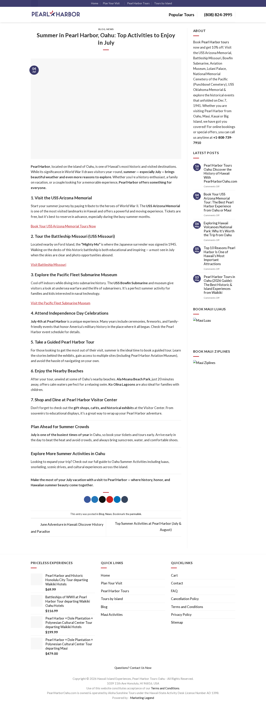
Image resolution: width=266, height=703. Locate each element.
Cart (174, 575)
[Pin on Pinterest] (109, 499)
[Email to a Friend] (102, 499)
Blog (101, 29)
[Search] (34, 3)
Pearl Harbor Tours (138, 3)
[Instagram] (131, 672)
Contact (177, 583)
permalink (135, 514)
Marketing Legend (142, 697)
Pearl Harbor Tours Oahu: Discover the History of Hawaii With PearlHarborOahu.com (220, 173)
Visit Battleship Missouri (48, 265)
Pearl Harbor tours (215, 42)
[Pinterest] (137, 672)
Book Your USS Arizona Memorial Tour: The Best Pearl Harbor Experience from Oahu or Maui (218, 202)
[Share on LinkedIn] (117, 499)
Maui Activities (112, 614)
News (110, 29)
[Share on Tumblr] (124, 499)
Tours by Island (163, 3)
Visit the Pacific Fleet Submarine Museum (60, 303)
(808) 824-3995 (217, 14)
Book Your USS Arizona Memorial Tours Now (63, 226)
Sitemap (177, 622)
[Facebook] (128, 672)
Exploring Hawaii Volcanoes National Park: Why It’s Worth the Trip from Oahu (219, 229)
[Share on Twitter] (94, 499)
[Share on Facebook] (87, 499)
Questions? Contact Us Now (133, 667)
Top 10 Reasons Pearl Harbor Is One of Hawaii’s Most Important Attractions (219, 256)
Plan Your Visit (111, 3)
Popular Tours (181, 14)
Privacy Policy (181, 614)
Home (94, 3)
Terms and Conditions (187, 607)
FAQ (174, 591)
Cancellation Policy (185, 599)
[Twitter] (134, 672)
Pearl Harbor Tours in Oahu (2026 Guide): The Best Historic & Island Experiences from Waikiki (219, 285)
